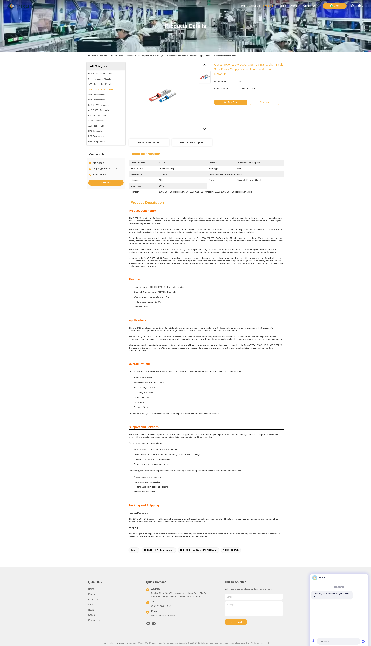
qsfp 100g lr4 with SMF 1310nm (198, 550)
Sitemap (120, 643)
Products (103, 56)
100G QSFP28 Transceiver (121, 56)
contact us (309, 5)
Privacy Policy (108, 643)
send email (236, 622)
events (294, 5)
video (282, 5)
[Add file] (314, 641)
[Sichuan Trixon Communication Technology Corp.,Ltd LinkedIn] (154, 624)
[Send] (363, 641)
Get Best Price (230, 102)
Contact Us (94, 620)
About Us (93, 599)
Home (242, 5)
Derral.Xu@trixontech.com (163, 615)
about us (254, 5)
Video (91, 604)
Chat (336, 5)
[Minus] (363, 577)
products (268, 5)
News (91, 610)
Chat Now (105, 183)
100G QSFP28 (231, 550)
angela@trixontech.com (105, 168)
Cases (91, 615)
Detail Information (149, 142)
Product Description (192, 142)
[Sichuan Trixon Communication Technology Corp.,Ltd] (23, 5)
